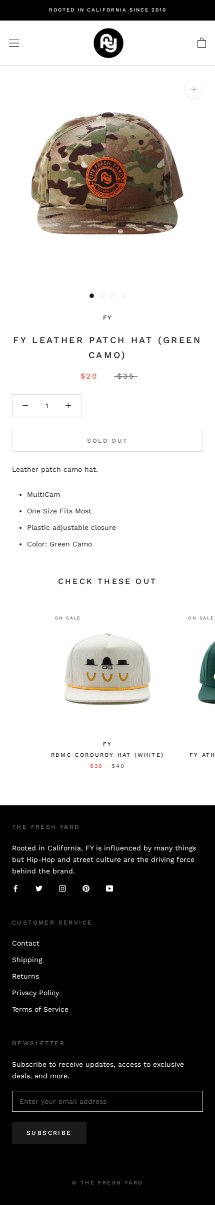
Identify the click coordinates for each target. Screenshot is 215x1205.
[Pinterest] (86, 888)
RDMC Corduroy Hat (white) (107, 755)
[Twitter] (39, 888)
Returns (25, 976)
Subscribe (49, 1132)
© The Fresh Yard (107, 1182)
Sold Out (107, 440)
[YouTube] (109, 888)
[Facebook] (15, 888)
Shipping (27, 960)
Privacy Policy (35, 993)
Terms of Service (40, 1009)
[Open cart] (202, 43)
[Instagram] (62, 888)
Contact (26, 943)
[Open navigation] (14, 43)
